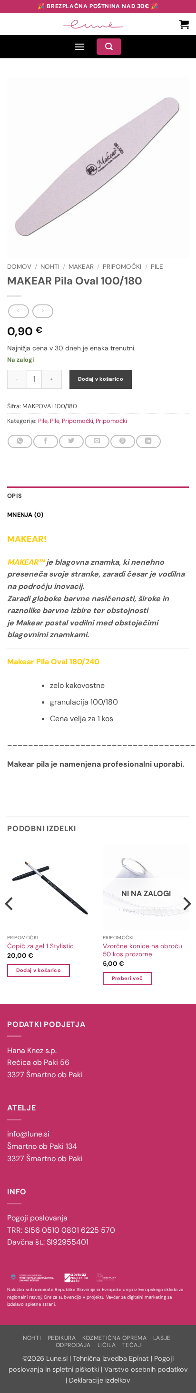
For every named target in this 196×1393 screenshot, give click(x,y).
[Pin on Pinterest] (122, 441)
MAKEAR (81, 267)
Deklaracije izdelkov (99, 1380)
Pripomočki (122, 267)
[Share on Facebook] (45, 441)
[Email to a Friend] (97, 441)
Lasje (162, 1338)
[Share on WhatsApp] (20, 441)
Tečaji (132, 1345)
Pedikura (62, 1338)
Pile (157, 267)
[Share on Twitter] (71, 441)
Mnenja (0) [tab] (25, 515)
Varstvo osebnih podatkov (146, 1369)
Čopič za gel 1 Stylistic (40, 946)
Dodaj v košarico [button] (38, 970)
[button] (184, 24)
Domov (19, 267)
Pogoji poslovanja (37, 1218)
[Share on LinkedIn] (148, 441)
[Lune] (93, 24)
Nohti (49, 267)
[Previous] (10, 923)
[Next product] (18, 311)
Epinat (139, 1358)
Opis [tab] (14, 496)
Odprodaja (73, 1345)
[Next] (186, 923)
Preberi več (127, 978)
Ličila (107, 1345)
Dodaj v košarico (100, 379)
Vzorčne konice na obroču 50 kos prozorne (142, 950)
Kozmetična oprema (114, 1338)
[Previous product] (42, 311)
